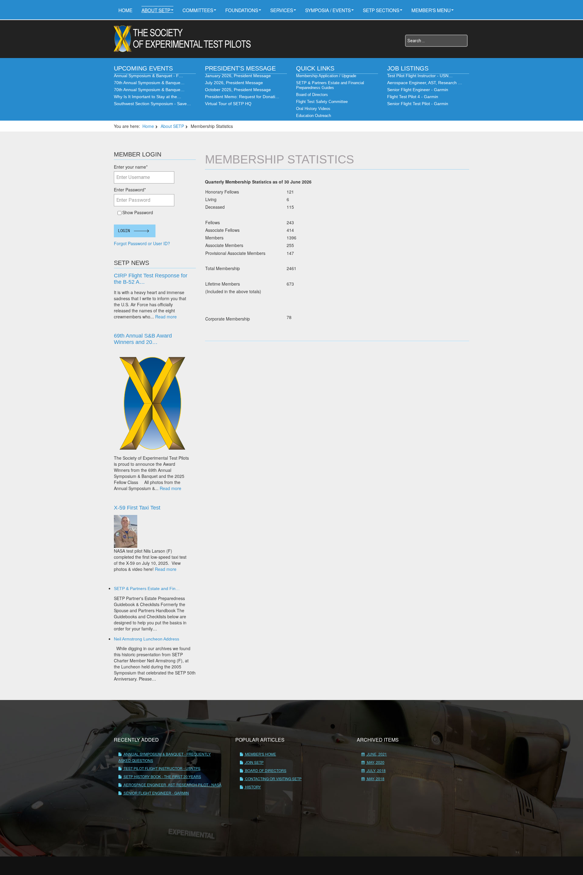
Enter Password (130, 190)
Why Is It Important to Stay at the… (147, 96)
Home (125, 10)
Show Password (136, 212)
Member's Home (260, 754)
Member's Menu (431, 10)
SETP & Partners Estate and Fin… (147, 588)
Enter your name (131, 167)
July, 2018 (376, 770)
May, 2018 (375, 778)
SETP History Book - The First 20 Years (162, 776)
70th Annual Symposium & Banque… (149, 82)
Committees (197, 10)
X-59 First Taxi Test (137, 508)
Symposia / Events (328, 10)
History (252, 786)
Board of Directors (312, 94)
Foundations (241, 10)
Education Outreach (313, 115)
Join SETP (254, 762)
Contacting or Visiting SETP (273, 778)
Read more (166, 317)
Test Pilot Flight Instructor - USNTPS (161, 768)
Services (281, 10)
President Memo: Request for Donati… (242, 96)
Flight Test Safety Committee (322, 101)
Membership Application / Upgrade (326, 76)
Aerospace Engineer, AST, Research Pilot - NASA (172, 784)
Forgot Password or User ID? (142, 243)
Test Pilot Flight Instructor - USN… (420, 75)
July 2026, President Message (234, 82)
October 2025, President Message (238, 89)
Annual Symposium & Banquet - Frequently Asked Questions (164, 757)
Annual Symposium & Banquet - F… (148, 75)
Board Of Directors (265, 770)
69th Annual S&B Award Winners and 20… (143, 339)
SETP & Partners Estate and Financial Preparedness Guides (330, 85)
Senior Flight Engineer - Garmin (417, 89)
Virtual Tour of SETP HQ (228, 103)
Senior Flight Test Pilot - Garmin (417, 103)
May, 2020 (375, 762)
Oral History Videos (313, 108)
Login (124, 230)
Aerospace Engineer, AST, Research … (424, 82)
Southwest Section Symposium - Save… (152, 103)
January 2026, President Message (238, 75)
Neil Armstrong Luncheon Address (146, 639)
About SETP (155, 10)
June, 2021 (376, 754)
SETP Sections (381, 10)
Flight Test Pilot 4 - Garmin (412, 96)
